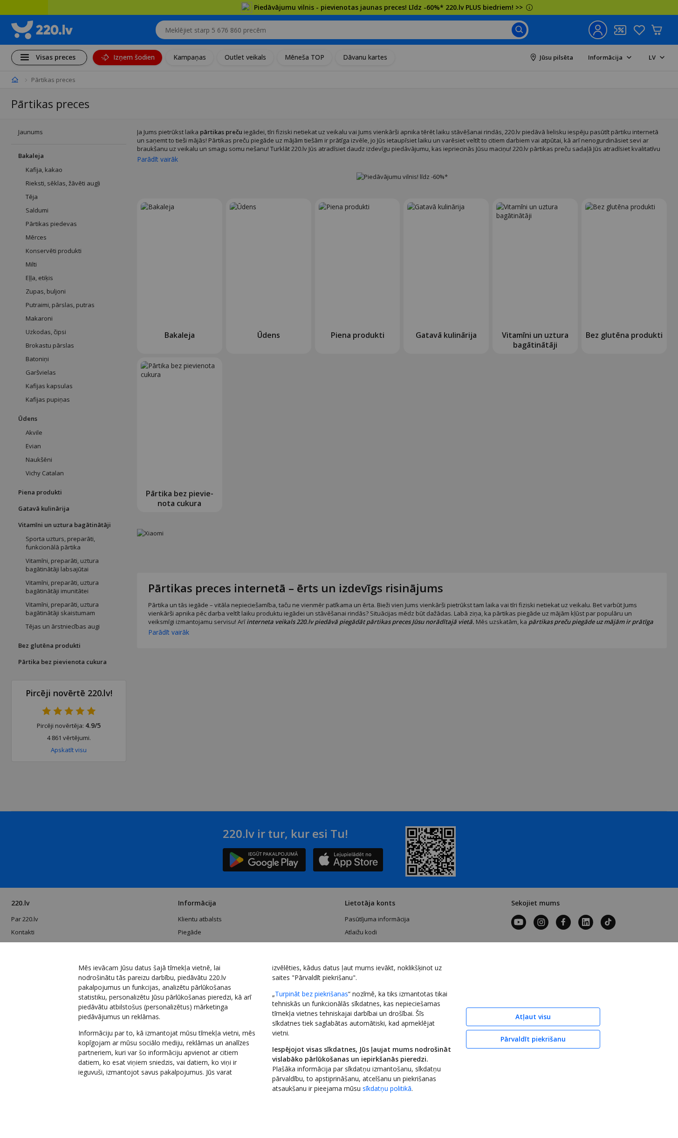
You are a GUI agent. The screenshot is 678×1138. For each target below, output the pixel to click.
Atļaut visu (533, 1016)
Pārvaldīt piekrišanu (533, 1039)
